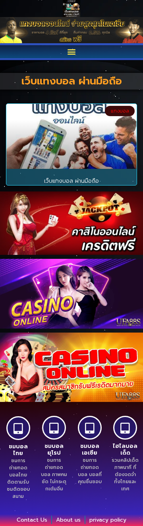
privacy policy (107, 520)
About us (68, 520)
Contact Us (32, 520)
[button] (71, 51)
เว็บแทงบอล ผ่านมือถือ (71, 181)
